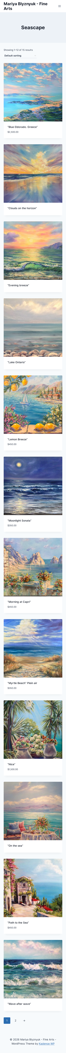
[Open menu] (59, 6)
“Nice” (11, 764)
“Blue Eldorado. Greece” (23, 127)
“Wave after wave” (19, 1003)
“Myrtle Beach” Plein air (22, 683)
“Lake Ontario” (17, 362)
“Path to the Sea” (18, 922)
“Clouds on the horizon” (22, 208)
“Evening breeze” (18, 285)
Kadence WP (47, 1043)
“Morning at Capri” (19, 601)
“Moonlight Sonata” (19, 520)
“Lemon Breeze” (18, 439)
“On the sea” (15, 845)
